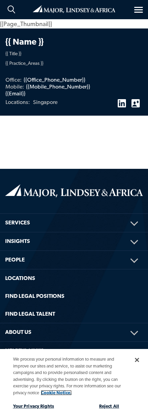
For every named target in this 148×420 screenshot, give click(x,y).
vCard (135, 100)
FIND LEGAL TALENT (30, 314)
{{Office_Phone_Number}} (54, 80)
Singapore (45, 102)
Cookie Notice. (56, 392)
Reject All (109, 406)
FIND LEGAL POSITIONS (34, 296)
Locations (20, 278)
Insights (17, 241)
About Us (18, 332)
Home (74, 8)
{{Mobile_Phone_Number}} (58, 86)
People (15, 259)
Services (17, 222)
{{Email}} (15, 93)
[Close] (137, 360)
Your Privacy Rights (33, 406)
